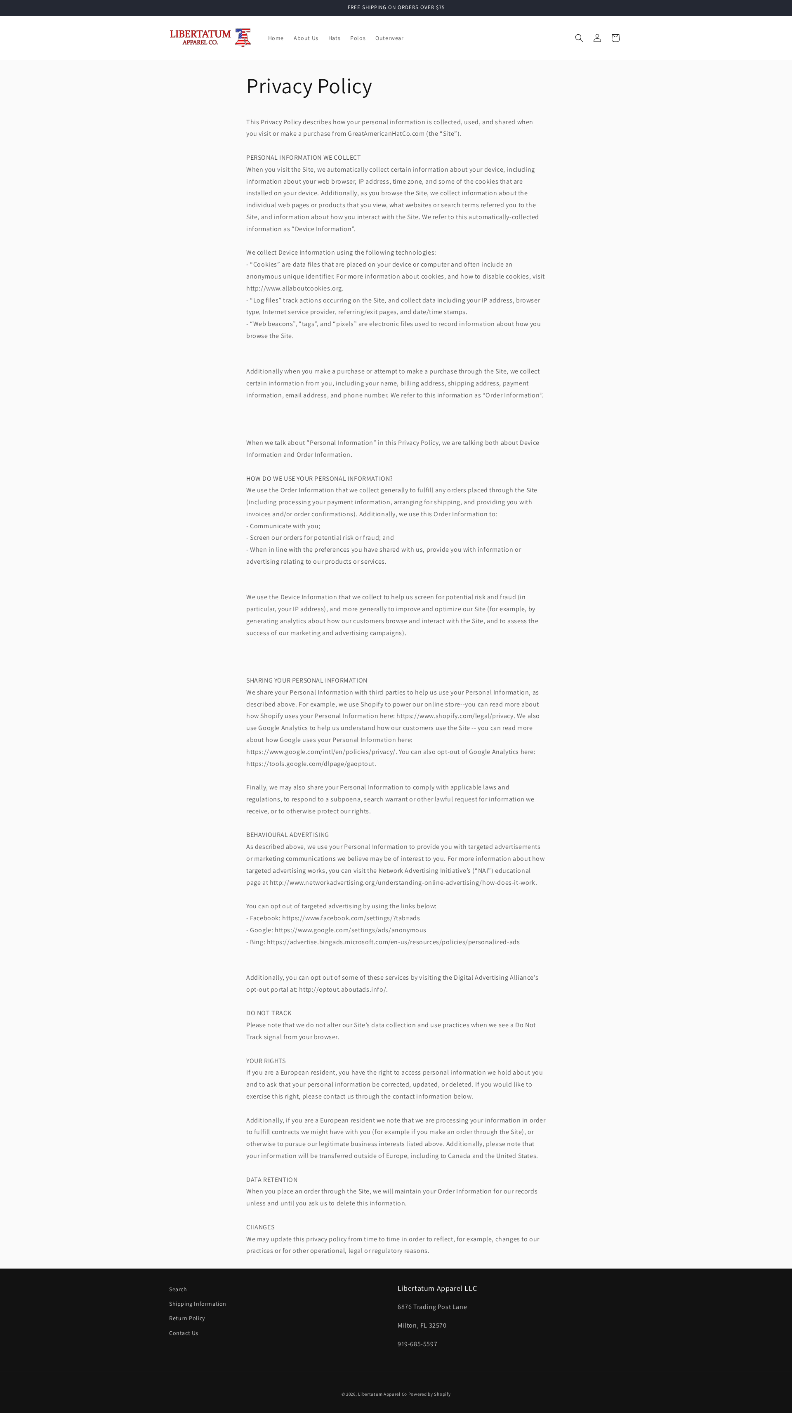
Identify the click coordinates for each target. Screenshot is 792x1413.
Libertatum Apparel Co (382, 1394)
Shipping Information (197, 1303)
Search (178, 1289)
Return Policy (187, 1318)
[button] (579, 38)
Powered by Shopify (429, 1394)
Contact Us (183, 1333)
